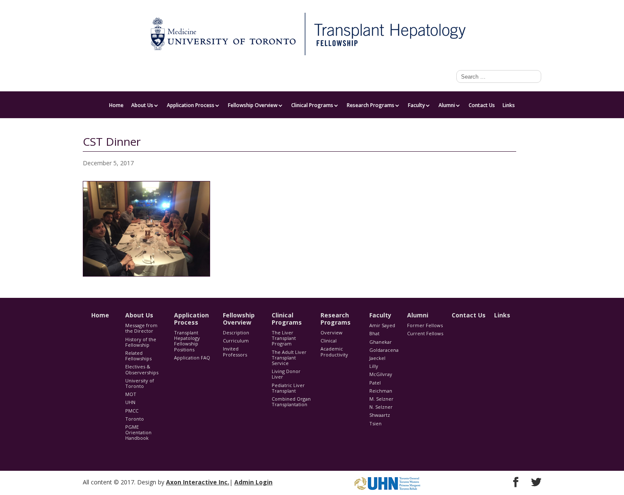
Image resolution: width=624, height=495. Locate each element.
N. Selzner (381, 407)
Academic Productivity (334, 351)
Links (509, 106)
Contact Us (482, 106)
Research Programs (370, 106)
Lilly (373, 366)
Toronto (134, 419)
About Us (142, 106)
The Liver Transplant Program (284, 338)
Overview (331, 332)
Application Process (190, 106)
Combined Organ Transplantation (291, 401)
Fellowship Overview (253, 106)
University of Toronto (139, 383)
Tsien (375, 423)
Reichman (380, 391)
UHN (130, 402)
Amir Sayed (382, 325)
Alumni (446, 106)
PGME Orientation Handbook (138, 432)
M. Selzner (381, 399)
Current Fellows (425, 333)
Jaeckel (377, 358)
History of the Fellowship (140, 342)
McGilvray (380, 374)
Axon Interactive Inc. (197, 482)
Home (116, 106)
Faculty (532, 7)
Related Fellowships (138, 356)
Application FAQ (192, 357)
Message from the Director (141, 328)
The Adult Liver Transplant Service (289, 357)
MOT (130, 394)
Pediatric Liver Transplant (288, 388)
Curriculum (236, 340)
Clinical (328, 340)
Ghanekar (380, 342)
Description (236, 332)
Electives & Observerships (141, 369)
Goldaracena (384, 350)
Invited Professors (235, 351)
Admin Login (253, 482)
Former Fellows (425, 325)
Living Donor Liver (286, 374)
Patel (375, 382)
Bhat (374, 333)
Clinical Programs (312, 106)
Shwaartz (379, 415)
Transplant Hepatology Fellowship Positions (187, 341)
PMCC (131, 410)
